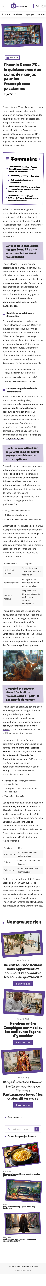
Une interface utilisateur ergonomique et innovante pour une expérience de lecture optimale (24, 189)
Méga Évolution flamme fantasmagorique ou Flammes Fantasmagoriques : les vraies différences (23, 1090)
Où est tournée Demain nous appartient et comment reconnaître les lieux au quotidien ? (23, 971)
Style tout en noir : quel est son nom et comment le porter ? (19, 1240)
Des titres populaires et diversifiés (25, 175)
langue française (15, 438)
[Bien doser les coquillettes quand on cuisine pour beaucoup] (21, 1155)
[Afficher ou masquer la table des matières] (39, 159)
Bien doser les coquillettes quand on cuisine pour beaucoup (21, 1175)
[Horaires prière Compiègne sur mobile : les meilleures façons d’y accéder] (24, 1002)
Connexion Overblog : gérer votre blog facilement (19, 1207)
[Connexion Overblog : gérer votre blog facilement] (23, 1191)
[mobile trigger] (5, 6)
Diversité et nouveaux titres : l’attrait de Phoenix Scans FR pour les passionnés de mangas (24, 198)
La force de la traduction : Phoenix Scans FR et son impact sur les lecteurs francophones (23, 169)
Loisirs (14, 57)
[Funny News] (18, 6)
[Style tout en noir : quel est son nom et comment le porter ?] (22, 1223)
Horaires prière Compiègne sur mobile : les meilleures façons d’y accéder (23, 1029)
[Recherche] (37, 6)
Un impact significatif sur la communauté (21, 180)
